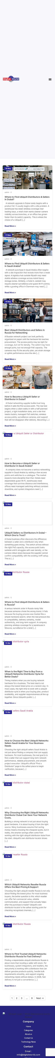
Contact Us (28, 1038)
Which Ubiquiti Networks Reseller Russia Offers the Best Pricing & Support (25, 885)
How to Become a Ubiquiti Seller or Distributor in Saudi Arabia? (22, 464)
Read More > (10, 226)
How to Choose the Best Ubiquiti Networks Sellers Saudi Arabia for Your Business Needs (26, 743)
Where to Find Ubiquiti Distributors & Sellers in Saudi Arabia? (27, 264)
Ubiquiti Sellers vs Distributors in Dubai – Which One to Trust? (25, 534)
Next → (40, 998)
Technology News (28, 1042)
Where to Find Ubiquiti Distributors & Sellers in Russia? (27, 603)
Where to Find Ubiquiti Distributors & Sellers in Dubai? (27, 198)
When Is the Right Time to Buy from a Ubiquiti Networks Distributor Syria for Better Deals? (24, 674)
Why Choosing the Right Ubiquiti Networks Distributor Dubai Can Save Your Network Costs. (27, 815)
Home (28, 1026)
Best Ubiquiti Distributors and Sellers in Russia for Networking (25, 331)
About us (28, 1034)
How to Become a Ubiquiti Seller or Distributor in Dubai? (22, 397)
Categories (28, 1030)
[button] (50, 79)
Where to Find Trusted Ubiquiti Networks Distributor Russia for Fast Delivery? (25, 955)
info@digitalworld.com (28, 1054)
